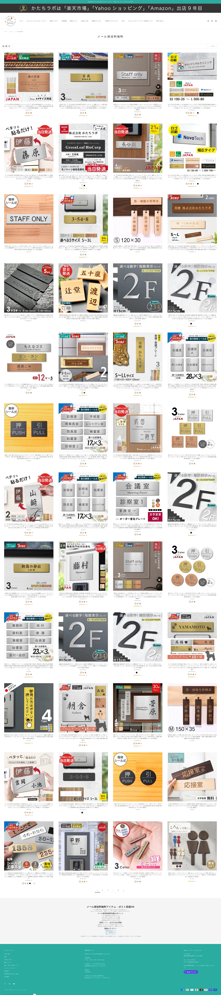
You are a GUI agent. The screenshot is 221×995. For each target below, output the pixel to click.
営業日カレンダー (97, 21)
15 (118, 890)
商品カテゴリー (54, 21)
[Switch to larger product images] (3, 46)
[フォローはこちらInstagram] (9, 984)
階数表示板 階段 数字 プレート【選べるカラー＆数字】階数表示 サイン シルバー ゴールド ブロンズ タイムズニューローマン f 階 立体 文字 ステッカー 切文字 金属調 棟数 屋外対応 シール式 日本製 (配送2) (137, 316)
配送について (74, 21)
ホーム (21, 21)
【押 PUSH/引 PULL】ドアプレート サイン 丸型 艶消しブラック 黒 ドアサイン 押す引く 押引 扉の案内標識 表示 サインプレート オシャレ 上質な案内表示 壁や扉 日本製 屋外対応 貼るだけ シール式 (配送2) (138, 805)
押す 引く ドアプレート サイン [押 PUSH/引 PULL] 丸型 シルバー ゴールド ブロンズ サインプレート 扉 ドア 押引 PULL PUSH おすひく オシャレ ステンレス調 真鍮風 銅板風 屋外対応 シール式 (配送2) (192, 595)
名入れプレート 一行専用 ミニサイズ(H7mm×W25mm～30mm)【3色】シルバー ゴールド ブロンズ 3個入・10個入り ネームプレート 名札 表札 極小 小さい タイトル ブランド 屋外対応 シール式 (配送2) (137, 874)
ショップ (11, 31)
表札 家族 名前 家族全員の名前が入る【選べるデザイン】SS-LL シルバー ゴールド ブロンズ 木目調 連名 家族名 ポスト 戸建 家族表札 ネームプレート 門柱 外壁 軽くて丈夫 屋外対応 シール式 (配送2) (83, 874)
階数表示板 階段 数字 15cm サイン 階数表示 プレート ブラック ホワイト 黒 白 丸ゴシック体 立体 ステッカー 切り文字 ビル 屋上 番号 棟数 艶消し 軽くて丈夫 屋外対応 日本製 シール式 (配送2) (137, 665)
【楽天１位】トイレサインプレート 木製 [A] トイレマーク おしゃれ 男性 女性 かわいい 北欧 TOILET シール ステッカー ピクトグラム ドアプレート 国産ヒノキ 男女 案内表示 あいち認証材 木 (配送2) (192, 874)
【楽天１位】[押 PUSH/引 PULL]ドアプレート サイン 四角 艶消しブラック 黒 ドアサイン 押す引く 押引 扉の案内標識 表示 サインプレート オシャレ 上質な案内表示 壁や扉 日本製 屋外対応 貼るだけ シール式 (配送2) (28, 456)
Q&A (123, 21)
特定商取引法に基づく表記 (11, 974)
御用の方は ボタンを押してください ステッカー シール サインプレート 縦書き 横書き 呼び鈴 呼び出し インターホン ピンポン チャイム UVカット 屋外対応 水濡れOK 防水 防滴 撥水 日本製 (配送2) (28, 736)
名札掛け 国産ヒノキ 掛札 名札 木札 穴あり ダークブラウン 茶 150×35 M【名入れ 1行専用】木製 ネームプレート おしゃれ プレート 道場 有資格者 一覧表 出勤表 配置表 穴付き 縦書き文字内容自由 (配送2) (192, 736)
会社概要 (6, 977)
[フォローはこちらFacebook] (5, 984)
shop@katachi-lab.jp (192, 962)
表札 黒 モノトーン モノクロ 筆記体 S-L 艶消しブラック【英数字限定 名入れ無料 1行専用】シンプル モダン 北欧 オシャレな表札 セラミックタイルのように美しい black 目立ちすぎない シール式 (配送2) (28, 316)
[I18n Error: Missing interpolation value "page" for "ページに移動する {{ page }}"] (123, 890)
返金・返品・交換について (11, 965)
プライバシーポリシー (10, 968)
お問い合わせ (159, 21)
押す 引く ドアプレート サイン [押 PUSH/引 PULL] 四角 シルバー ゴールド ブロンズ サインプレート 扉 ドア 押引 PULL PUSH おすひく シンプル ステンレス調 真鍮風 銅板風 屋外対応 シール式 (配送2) (192, 456)
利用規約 (6, 971)
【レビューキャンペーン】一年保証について (140, 21)
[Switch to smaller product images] (6, 46)
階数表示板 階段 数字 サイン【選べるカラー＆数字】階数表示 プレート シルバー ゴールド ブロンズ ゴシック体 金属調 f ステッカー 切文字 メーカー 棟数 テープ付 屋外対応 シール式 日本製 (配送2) (83, 665)
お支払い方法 (84, 21)
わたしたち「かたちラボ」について (36, 21)
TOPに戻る (7, 954)
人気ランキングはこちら (110, 934)
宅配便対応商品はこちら (110, 930)
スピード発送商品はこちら (110, 932)
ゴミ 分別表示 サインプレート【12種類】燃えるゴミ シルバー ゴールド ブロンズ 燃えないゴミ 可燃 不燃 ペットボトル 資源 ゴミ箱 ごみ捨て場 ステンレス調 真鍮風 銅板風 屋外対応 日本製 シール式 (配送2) (28, 386)
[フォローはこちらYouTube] (14, 984)
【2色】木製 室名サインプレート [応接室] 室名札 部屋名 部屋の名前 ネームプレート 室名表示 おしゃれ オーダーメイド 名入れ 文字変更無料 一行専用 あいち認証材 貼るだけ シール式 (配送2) (192, 805)
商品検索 (64, 21)
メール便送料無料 (19, 31)
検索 (5, 957)
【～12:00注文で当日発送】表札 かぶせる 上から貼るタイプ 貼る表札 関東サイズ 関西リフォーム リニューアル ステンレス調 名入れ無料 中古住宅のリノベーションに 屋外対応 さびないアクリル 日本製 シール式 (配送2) (29, 177)
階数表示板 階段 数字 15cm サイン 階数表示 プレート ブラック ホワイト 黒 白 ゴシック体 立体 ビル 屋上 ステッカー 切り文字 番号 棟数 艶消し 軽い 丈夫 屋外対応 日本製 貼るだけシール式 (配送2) (192, 525)
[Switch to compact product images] (9, 46)
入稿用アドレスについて (111, 21)
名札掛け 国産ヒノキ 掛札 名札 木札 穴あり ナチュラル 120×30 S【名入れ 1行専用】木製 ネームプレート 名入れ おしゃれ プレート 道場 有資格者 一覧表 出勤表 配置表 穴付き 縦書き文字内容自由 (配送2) (137, 247)
